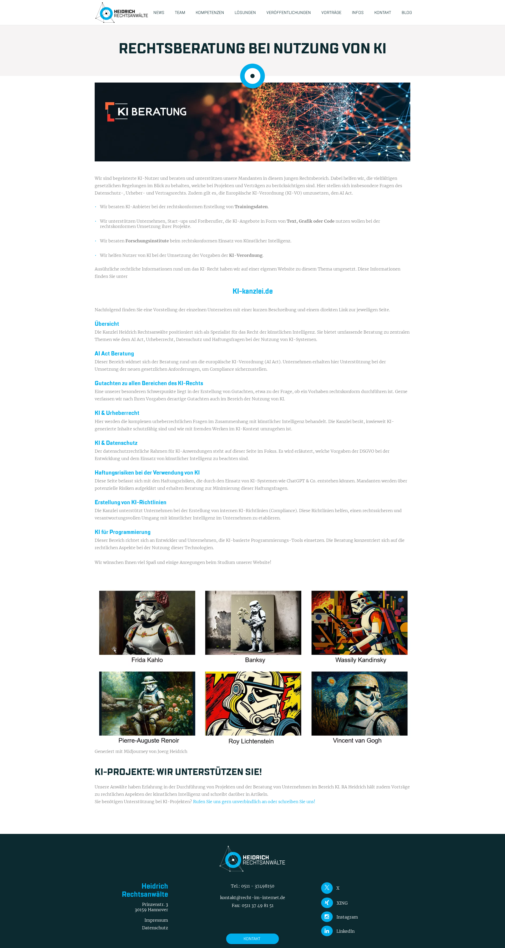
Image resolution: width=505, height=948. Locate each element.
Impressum (156, 920)
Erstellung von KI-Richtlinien (130, 502)
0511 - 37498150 (257, 886)
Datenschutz (155, 927)
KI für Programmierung (122, 532)
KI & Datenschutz (116, 443)
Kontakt (252, 938)
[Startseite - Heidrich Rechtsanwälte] (121, 12)
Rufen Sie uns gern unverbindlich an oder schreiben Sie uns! (254, 801)
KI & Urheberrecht (117, 413)
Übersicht (107, 324)
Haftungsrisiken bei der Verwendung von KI (147, 473)
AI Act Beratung (114, 354)
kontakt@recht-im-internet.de (252, 897)
